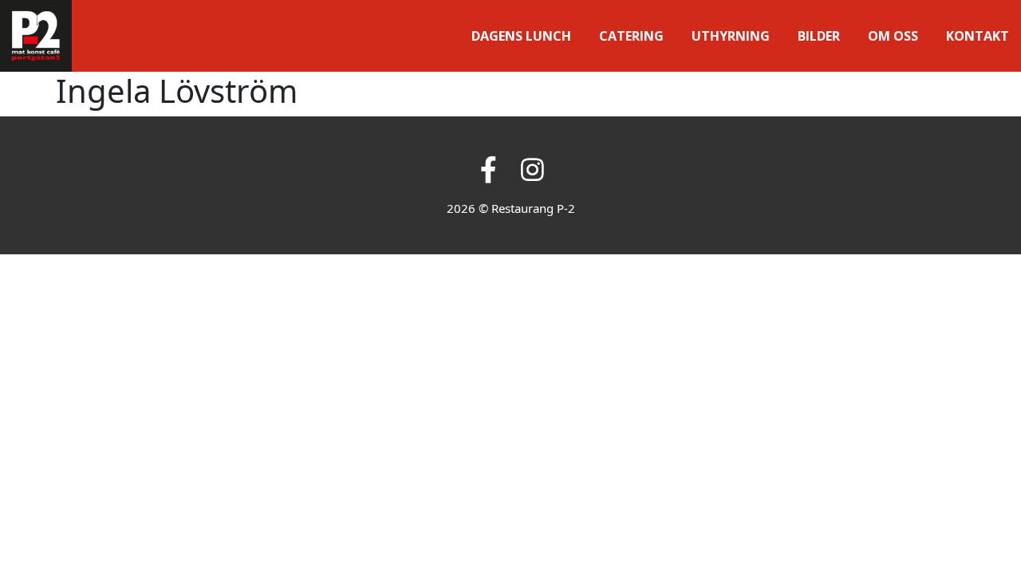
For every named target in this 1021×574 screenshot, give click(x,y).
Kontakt (977, 36)
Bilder (819, 36)
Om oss (893, 36)
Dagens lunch (521, 36)
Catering (631, 36)
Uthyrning (731, 36)
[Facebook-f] (488, 169)
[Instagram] (532, 169)
